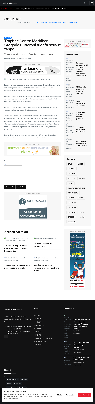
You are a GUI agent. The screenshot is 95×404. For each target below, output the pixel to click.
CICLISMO (27, 22)
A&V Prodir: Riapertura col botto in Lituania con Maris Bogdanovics (15, 248)
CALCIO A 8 (72, 212)
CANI (82, 212)
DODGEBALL (72, 222)
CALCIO (70, 164)
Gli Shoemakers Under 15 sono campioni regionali (81, 345)
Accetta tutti (84, 395)
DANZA (82, 217)
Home (20, 22)
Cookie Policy (10, 388)
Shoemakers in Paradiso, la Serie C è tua (81, 129)
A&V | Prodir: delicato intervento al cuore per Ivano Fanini (46, 268)
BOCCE (81, 198)
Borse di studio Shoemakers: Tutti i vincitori (81, 144)
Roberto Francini (10, 58)
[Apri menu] (92, 3)
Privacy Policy (18, 383)
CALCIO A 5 (72, 202)
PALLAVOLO (72, 174)
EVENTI (70, 183)
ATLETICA (71, 178)
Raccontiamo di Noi (12, 379)
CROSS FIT (72, 217)
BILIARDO (71, 198)
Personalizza (70, 395)
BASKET (80, 164)
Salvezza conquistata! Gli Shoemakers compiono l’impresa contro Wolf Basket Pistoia (82, 69)
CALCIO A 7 (72, 207)
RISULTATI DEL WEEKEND (76, 188)
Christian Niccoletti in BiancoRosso (81, 104)
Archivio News (21, 388)
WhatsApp (21, 187)
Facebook (9, 187)
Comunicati (24, 379)
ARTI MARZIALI (73, 193)
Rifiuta (59, 395)
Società (8, 383)
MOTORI (82, 178)
